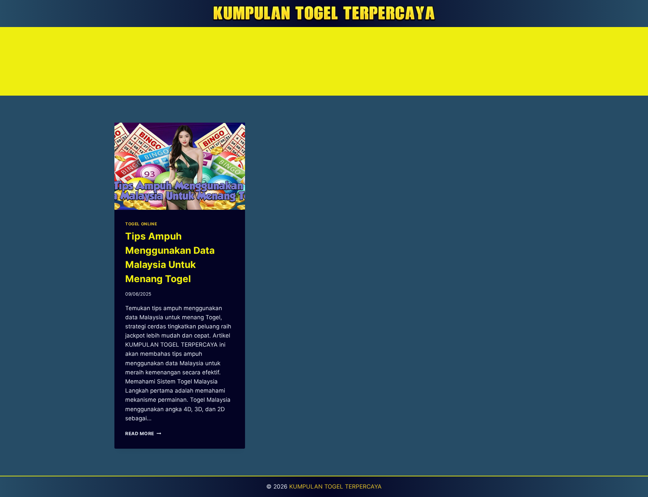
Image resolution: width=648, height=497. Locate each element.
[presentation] (179, 166)
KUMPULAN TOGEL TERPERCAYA (335, 486)
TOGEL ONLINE (141, 223)
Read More (143, 433)
